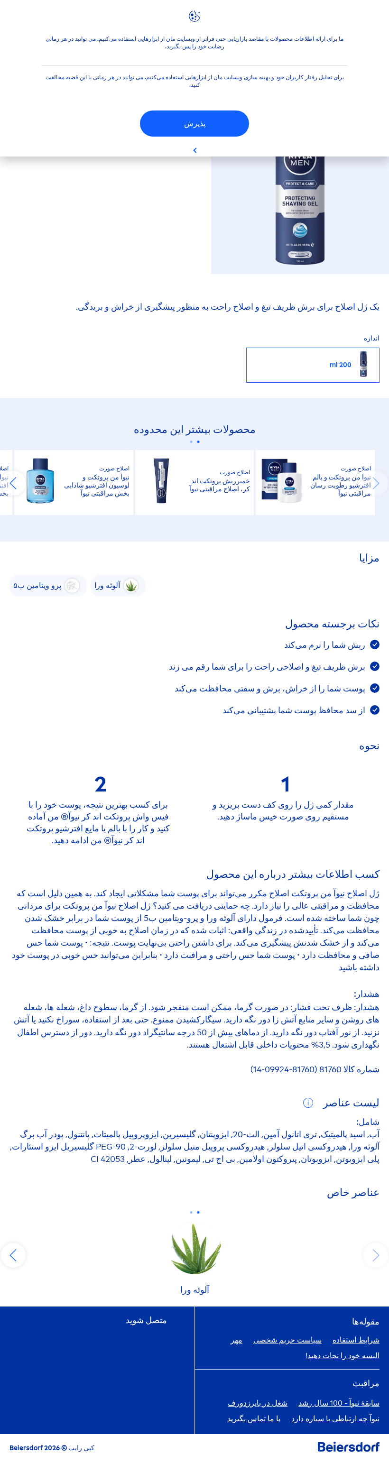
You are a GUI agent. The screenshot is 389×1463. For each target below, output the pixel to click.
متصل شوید (146, 1320)
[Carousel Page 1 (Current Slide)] (198, 442)
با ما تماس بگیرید (253, 1418)
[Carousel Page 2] (191, 442)
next (13, 483)
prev (375, 483)
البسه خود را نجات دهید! (343, 1355)
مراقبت (366, 1384)
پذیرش (194, 123)
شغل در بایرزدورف (257, 1403)
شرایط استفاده (356, 1339)
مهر (236, 1339)
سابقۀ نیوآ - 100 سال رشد (339, 1403)
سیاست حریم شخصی (287, 1339)
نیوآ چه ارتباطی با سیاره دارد (335, 1418)
